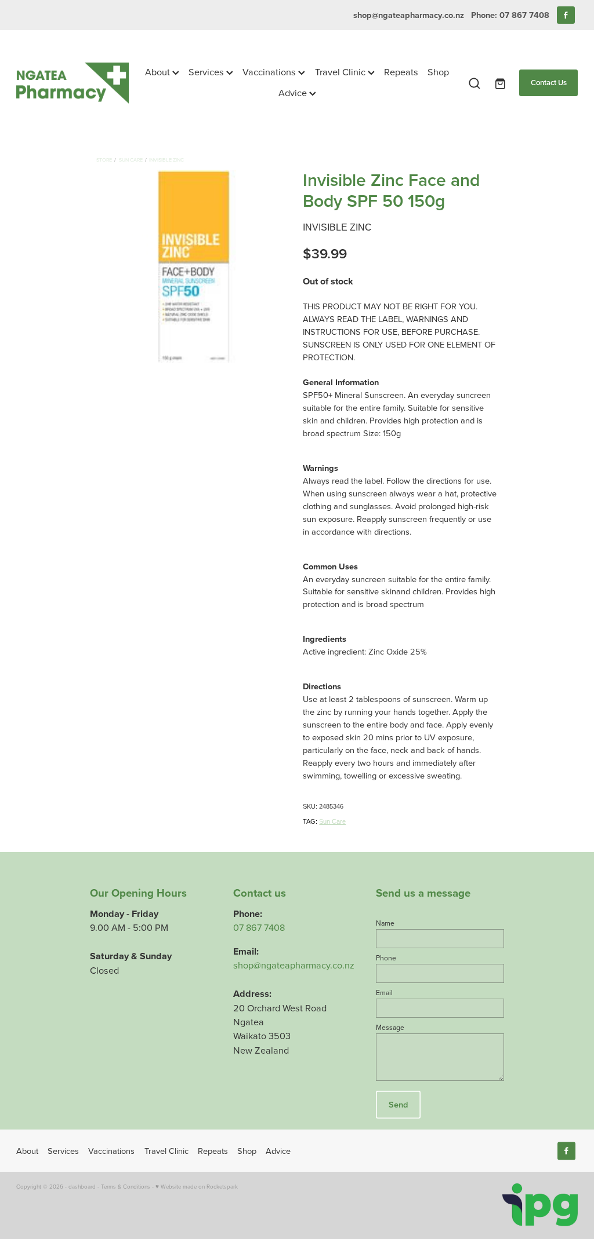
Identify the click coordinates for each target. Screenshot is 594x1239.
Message (390, 1027)
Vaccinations (270, 71)
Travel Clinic (341, 71)
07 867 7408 (259, 927)
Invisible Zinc (166, 159)
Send (398, 1104)
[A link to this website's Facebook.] (566, 15)
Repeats (401, 71)
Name (385, 923)
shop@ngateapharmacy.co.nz (408, 15)
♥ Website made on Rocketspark (196, 1186)
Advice (293, 92)
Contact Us (549, 82)
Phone (386, 958)
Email (384, 992)
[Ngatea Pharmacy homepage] (72, 83)
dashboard (82, 1186)
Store (104, 159)
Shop (438, 71)
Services (207, 71)
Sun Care (131, 159)
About (158, 71)
